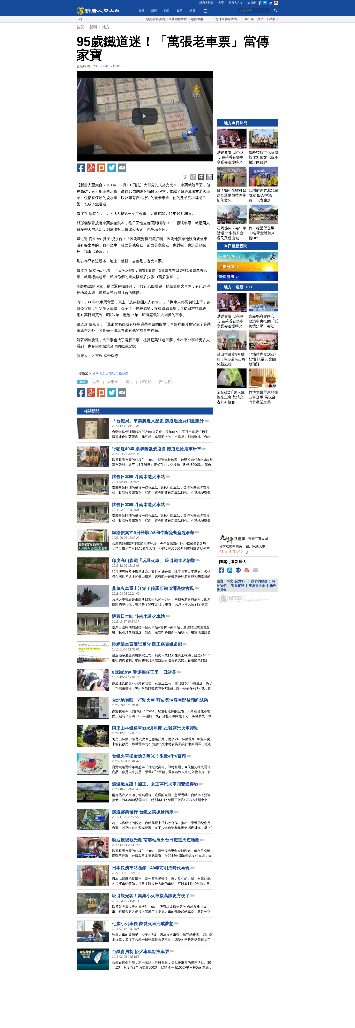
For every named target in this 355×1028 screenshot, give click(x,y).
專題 (179, 10)
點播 (192, 10)
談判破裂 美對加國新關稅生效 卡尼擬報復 (147, 19)
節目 (167, 10)
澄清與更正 (257, 585)
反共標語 (166, 382)
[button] (145, 116)
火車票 (112, 382)
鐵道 (129, 382)
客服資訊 (237, 585)
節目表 (251, 2)
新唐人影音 (206, 2)
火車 (96, 382)
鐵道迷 (145, 382)
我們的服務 (259, 581)
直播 (141, 10)
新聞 (154, 10)
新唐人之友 (235, 2)
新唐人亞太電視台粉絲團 (110, 373)
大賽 (221, 2)
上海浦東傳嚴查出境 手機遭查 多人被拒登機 (215, 19)
